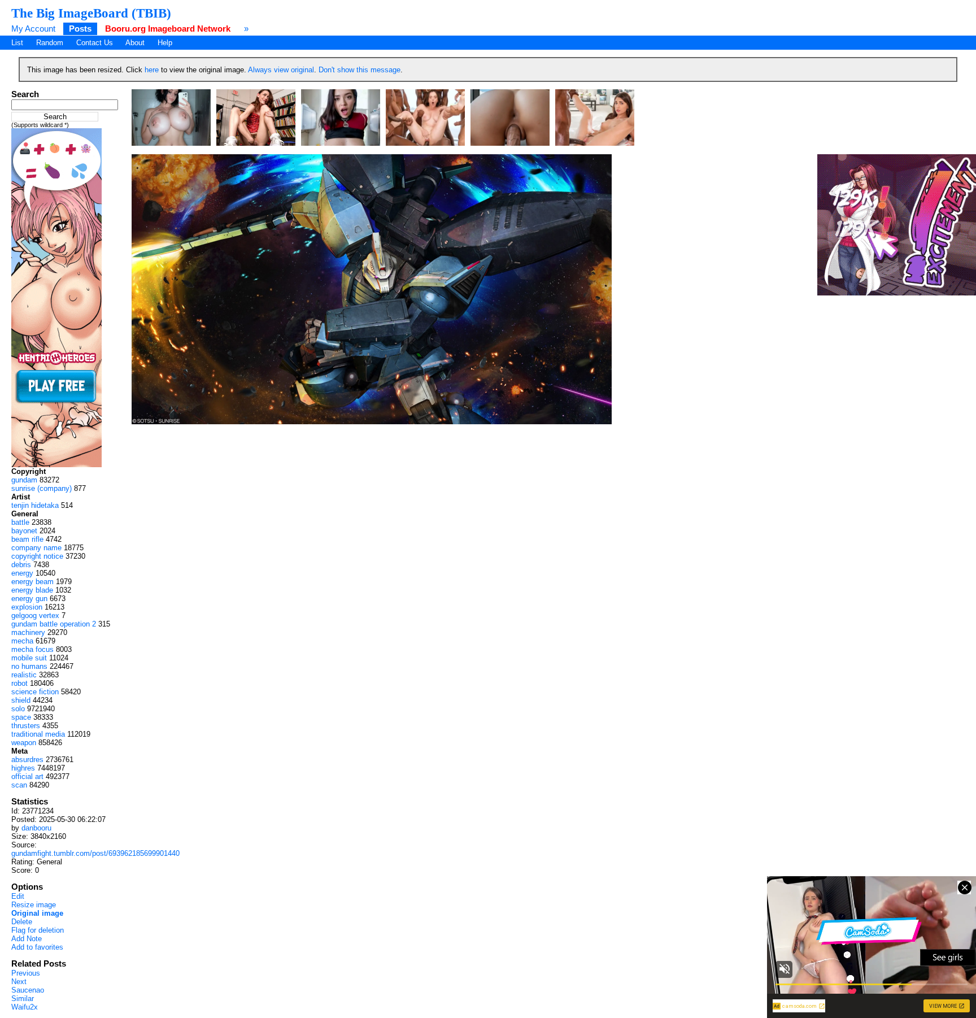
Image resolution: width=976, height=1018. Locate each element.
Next (19, 981)
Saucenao (27, 990)
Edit (17, 896)
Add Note (26, 938)
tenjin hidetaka (35, 505)
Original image (37, 913)
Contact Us (94, 42)
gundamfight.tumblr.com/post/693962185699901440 (95, 853)
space (21, 717)
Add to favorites (37, 947)
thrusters (25, 725)
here (152, 70)
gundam (24, 480)
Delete (21, 921)
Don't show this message (359, 70)
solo (18, 708)
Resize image (33, 904)
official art (27, 776)
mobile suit (29, 658)
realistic (24, 675)
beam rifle (27, 539)
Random (49, 42)
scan (19, 785)
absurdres (27, 759)
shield (20, 700)
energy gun (29, 598)
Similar (22, 998)
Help (165, 42)
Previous (25, 973)
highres (23, 768)
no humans (29, 666)
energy (22, 573)
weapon (23, 742)
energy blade (32, 590)
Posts (80, 28)
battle (20, 522)
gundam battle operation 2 (53, 624)
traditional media (38, 734)
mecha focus (32, 649)
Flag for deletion (37, 930)
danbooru (36, 828)
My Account (33, 28)
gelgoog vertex (35, 615)
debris (21, 564)
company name (36, 547)
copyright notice (37, 556)
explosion (26, 607)
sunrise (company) (41, 488)
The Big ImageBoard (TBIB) (91, 13)
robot (19, 683)
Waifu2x (24, 1007)
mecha (22, 641)
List (17, 42)
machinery (28, 632)
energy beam (32, 581)
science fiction (35, 692)
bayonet (24, 531)
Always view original (281, 70)
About (135, 42)
